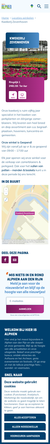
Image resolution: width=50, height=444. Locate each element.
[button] (25, 214)
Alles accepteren (25, 417)
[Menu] (46, 6)
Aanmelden (25, 309)
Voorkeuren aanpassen (25, 436)
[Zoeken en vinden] (39, 6)
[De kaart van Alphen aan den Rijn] (32, 6)
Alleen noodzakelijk (25, 426)
